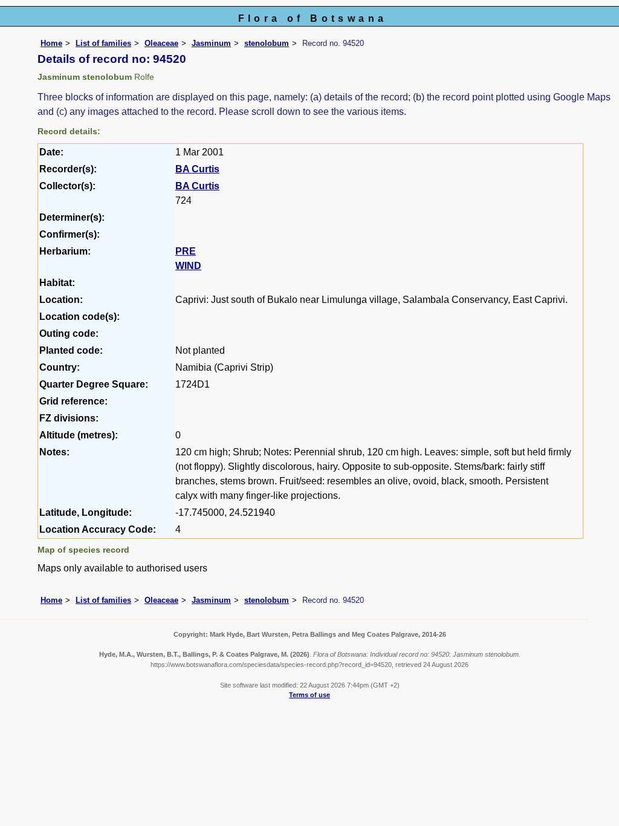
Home (51, 43)
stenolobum (266, 43)
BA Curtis (197, 169)
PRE (185, 251)
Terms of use (309, 694)
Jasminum (211, 43)
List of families (103, 43)
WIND (188, 266)
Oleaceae (161, 43)
